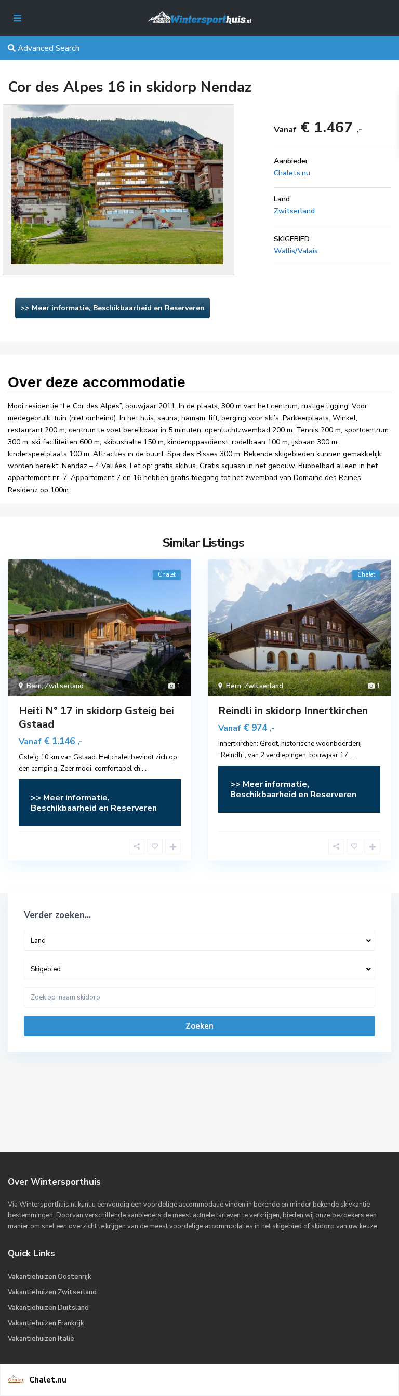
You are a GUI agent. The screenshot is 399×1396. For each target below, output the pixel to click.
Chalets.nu (292, 173)
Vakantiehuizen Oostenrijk (49, 1276)
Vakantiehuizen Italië (41, 1339)
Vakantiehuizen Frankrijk (46, 1323)
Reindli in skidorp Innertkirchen (293, 711)
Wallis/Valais (296, 251)
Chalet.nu (47, 1380)
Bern (34, 686)
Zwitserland (294, 211)
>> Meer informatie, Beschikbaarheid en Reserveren (112, 308)
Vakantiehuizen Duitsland (48, 1307)
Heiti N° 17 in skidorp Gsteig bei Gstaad (96, 717)
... (144, 768)
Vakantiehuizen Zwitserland (52, 1292)
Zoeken (199, 1026)
